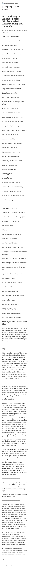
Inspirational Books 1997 (16, 30)
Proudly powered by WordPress (9, 565)
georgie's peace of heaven (10, 7)
